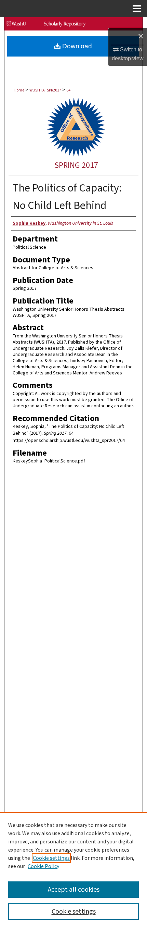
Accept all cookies (73, 889)
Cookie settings (51, 858)
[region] (73, 870)
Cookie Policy (43, 866)
